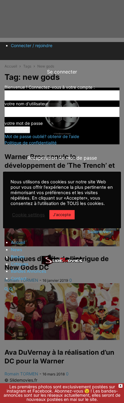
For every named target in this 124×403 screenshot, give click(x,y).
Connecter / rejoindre (31, 45)
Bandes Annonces (28, 271)
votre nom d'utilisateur (26, 103)
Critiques (19, 263)
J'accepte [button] (62, 214)
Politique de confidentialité (31, 142)
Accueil (18, 242)
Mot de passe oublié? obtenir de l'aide (42, 136)
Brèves (17, 256)
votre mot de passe (24, 123)
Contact (18, 278)
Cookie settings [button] (28, 215)
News (16, 249)
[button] (6, 289)
